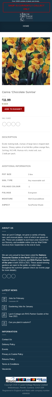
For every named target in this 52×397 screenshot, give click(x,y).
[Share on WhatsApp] (4, 124)
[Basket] (48, 17)
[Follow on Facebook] (4, 276)
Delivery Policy (8, 344)
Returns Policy (8, 359)
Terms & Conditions (10, 364)
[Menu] (3, 17)
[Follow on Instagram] (9, 276)
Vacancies (6, 369)
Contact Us (7, 339)
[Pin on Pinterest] (18, 124)
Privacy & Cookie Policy (12, 354)
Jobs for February (16, 298)
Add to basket (13, 109)
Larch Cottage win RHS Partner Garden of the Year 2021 (29, 315)
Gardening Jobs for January (21, 306)
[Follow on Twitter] (13, 276)
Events (5, 349)
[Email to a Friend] (13, 124)
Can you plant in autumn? (20, 322)
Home (26, 26)
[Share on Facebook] (9, 124)
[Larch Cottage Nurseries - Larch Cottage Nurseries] (26, 17)
